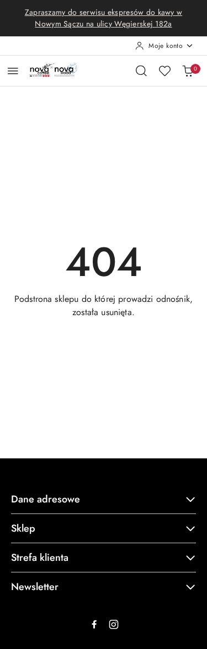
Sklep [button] (23, 528)
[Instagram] (113, 624)
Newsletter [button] (35, 587)
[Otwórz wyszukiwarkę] (141, 70)
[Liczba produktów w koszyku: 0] (188, 70)
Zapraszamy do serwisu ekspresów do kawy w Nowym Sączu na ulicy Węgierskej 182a (103, 18)
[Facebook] (94, 624)
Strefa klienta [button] (39, 557)
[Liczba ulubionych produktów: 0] (164, 70)
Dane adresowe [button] (45, 499)
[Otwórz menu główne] (13, 70)
